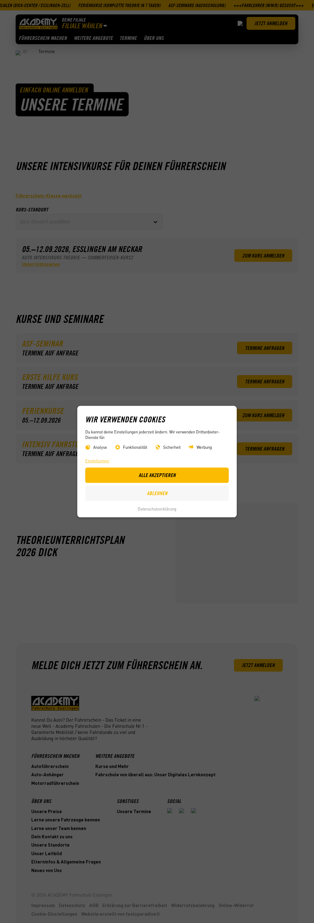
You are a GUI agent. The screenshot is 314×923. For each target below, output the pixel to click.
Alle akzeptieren (157, 475)
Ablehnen (157, 493)
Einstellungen (97, 460)
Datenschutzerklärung (157, 509)
